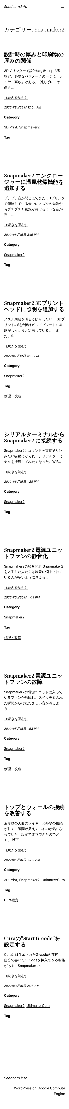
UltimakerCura (53, 880)
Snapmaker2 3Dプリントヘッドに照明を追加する (34, 306)
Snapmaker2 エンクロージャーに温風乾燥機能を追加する (34, 181)
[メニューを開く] (62, 6)
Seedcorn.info (15, 7)
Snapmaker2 (29, 127)
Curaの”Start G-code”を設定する (32, 941)
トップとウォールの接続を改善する (34, 810)
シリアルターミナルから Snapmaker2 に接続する (34, 437)
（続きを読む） (16, 97)
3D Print (10, 127)
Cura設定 (11, 900)
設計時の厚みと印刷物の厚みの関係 (34, 57)
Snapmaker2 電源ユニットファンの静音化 (33, 553)
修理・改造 (12, 396)
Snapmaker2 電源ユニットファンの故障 (33, 679)
